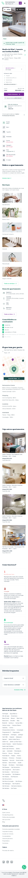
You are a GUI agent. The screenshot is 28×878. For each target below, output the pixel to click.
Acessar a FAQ (18, 689)
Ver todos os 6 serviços (10, 84)
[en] (14, 805)
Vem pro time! (6, 819)
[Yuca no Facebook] (3, 862)
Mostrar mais (6, 178)
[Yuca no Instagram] (7, 862)
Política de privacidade (8, 817)
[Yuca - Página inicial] (3, 3)
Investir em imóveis (7, 834)
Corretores (5, 843)
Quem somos (6, 812)
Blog (3, 822)
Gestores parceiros (7, 838)
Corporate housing (7, 831)
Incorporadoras (6, 836)
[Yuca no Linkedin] (11, 862)
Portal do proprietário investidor (11, 829)
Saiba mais (10, 108)
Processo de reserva (8, 850)
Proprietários (5, 841)
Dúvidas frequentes (7, 815)
